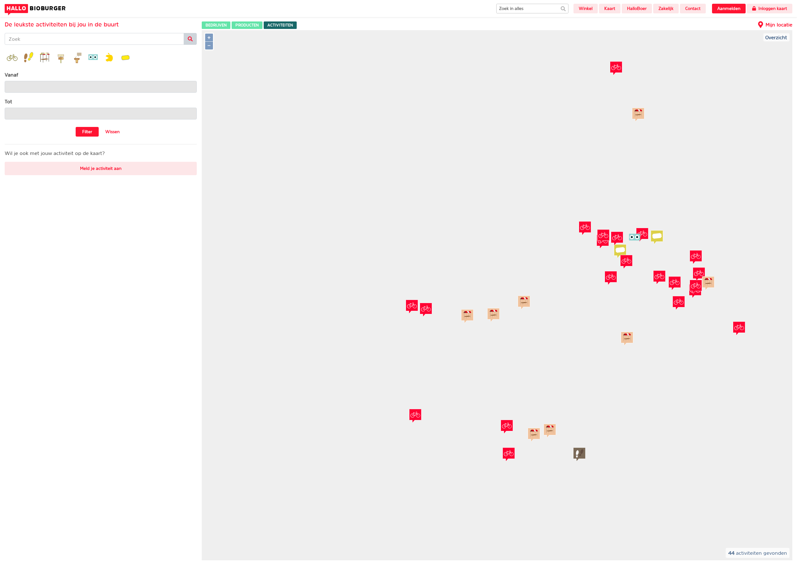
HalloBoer (637, 8)
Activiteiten (280, 25)
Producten (247, 25)
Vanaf (11, 74)
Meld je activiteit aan (100, 168)
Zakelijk (665, 8)
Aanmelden (728, 8)
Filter (87, 131)
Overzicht (776, 37)
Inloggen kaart (772, 8)
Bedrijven (216, 25)
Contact (692, 8)
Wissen (112, 131)
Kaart (609, 8)
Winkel (585, 8)
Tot (8, 101)
